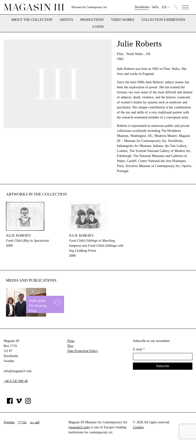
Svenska (9, 422)
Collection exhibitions (163, 20)
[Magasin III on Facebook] (10, 402)
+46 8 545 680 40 (16, 381)
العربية (34, 422)
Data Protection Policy (82, 351)
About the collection (31, 20)
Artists (66, 20)
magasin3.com (79, 427)
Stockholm (142, 7)
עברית (22, 422)
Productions (92, 20)
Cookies (138, 427)
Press (70, 341)
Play (70, 346)
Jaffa (155, 7)
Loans (98, 26)
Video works (122, 20)
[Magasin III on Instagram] (28, 402)
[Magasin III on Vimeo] (19, 402)
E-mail (139, 349)
